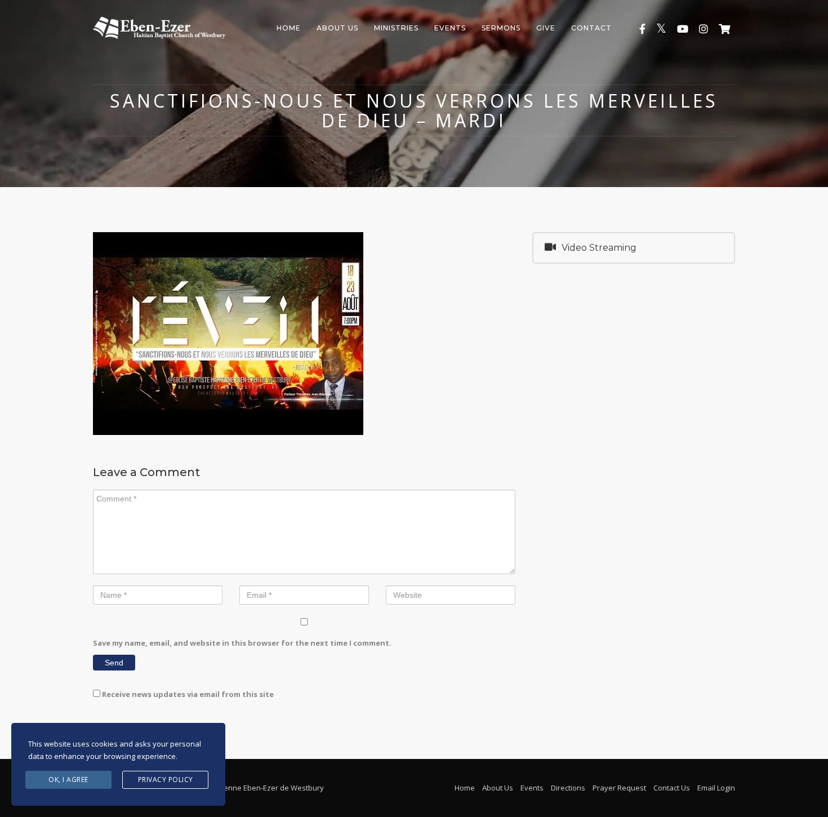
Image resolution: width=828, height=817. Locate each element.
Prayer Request (619, 788)
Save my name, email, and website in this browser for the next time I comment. (242, 643)
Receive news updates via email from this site (187, 694)
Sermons (501, 28)
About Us (337, 28)
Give (545, 28)
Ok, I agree (68, 779)
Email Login (716, 788)
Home (289, 28)
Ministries (396, 28)
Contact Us (671, 788)
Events (450, 28)
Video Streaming (599, 247)
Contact (591, 28)
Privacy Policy (165, 779)
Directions (568, 788)
